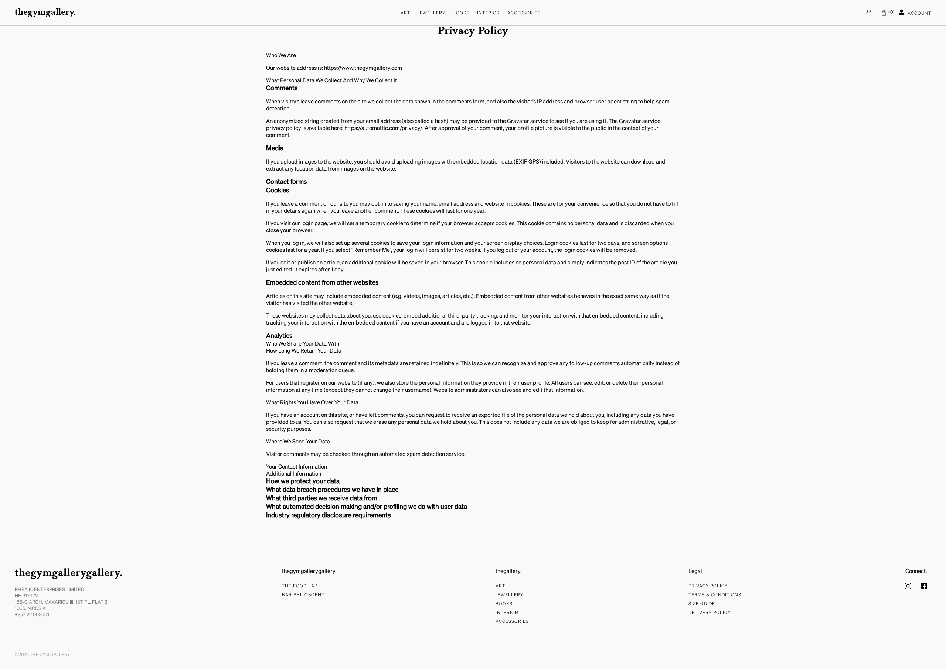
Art (405, 13)
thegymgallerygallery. (68, 573)
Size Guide (701, 604)
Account (918, 14)
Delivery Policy (709, 613)
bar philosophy (303, 595)
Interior (488, 13)
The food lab (300, 586)
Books (461, 13)
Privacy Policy (708, 586)
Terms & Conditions (714, 595)
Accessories (524, 13)
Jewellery (431, 13)
